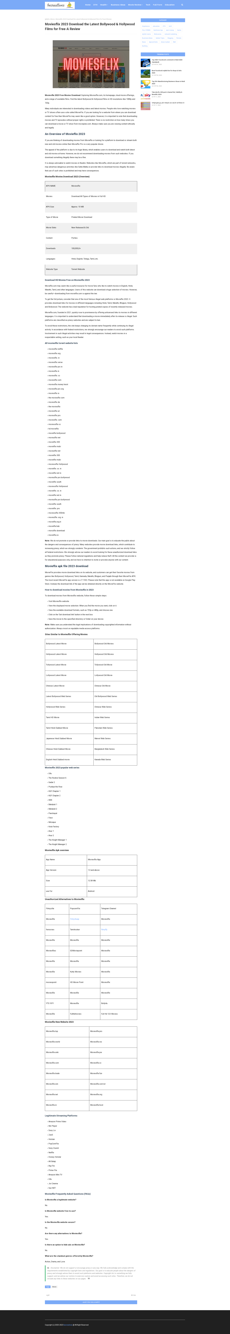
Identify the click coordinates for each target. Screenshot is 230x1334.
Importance (146, 26)
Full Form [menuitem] (157, 5)
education (156, 26)
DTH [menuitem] (95, 5)
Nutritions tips (158, 30)
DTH (164, 26)
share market (165, 42)
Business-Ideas (147, 38)
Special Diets (153, 42)
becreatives (68, 1325)
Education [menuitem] (170, 5)
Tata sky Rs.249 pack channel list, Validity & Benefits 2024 (167, 93)
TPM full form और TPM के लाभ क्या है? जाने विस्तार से (168, 103)
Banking (144, 46)
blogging (170, 38)
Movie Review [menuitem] (134, 5)
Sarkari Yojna (160, 38)
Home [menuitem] (88, 5)
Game (179, 30)
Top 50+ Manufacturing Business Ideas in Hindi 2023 (168, 82)
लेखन (174, 42)
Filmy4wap (74, 919)
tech (170, 26)
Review (178, 38)
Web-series (157, 34)
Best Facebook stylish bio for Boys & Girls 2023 (166, 72)
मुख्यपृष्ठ (47, 19)
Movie (52, 19)
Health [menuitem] (103, 5)
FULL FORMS (146, 30)
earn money (170, 30)
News (144, 42)
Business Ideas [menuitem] (118, 5)
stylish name (146, 34)
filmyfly (104, 929)
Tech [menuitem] (148, 5)
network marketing (171, 34)
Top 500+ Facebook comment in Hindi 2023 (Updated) (167, 61)
